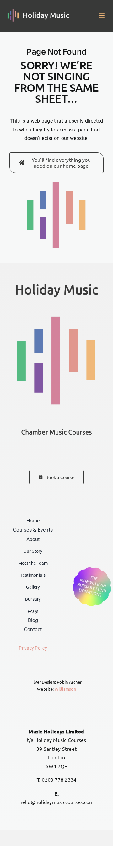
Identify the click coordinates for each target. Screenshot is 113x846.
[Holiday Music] (38, 12)
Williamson (65, 688)
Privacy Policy (33, 648)
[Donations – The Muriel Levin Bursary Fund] (92, 568)
